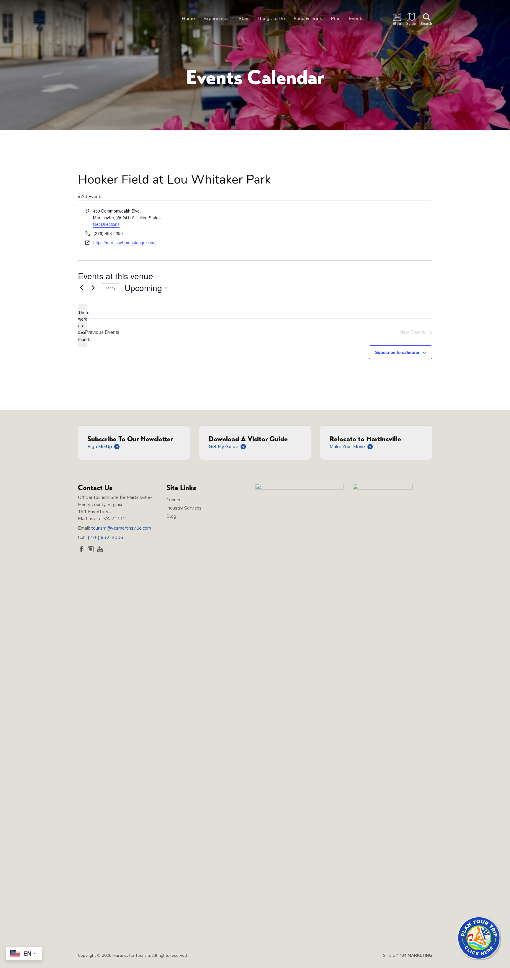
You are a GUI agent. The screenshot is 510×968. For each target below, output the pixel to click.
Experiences (216, 18)
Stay (243, 18)
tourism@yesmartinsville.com (121, 528)
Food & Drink (308, 18)
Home (188, 18)
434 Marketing (415, 955)
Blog (171, 516)
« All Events (90, 196)
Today (110, 287)
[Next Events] (93, 287)
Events (356, 18)
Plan (336, 18)
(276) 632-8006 (105, 537)
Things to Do (271, 18)
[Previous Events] (81, 287)
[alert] (82, 325)
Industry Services (184, 508)
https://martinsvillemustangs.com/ (124, 242)
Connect (174, 500)
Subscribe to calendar (397, 352)
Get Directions (106, 224)
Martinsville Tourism (113, 19)
